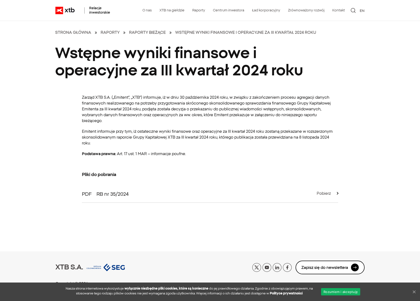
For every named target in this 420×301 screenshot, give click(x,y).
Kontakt (338, 10)
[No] (413, 291)
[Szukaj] (353, 10)
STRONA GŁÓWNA (73, 32)
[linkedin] (277, 267)
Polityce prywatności (286, 293)
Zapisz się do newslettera (324, 267)
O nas (147, 10)
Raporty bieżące (147, 32)
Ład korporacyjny (266, 10)
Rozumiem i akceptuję (341, 292)
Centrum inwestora (228, 10)
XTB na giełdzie (171, 10)
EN (362, 11)
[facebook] (287, 267)
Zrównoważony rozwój (306, 10)
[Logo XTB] (65, 10)
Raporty (198, 10)
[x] (256, 267)
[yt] (266, 267)
